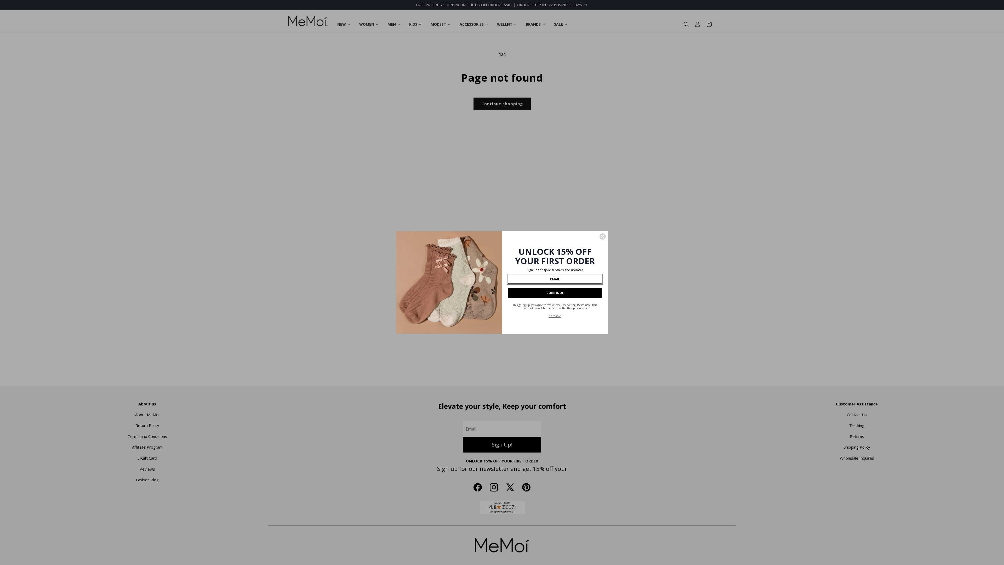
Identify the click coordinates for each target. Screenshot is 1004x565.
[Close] (603, 236)
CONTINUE (555, 293)
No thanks (555, 316)
